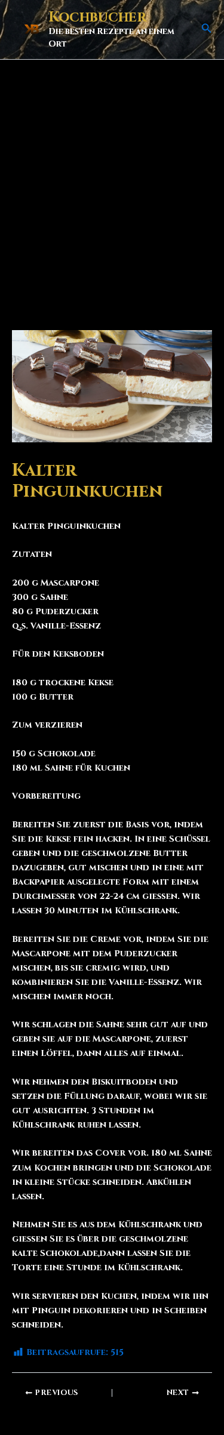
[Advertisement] (112, 178)
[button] (206, 29)
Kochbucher (97, 17)
